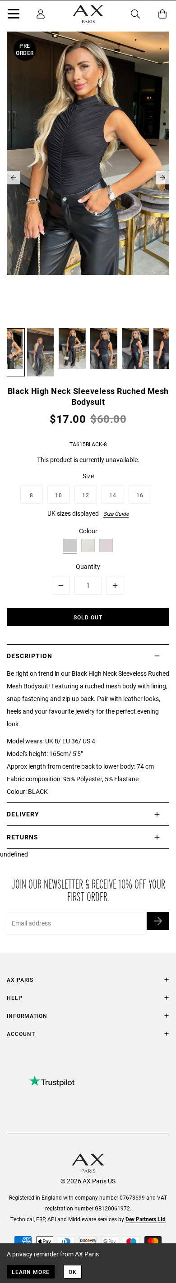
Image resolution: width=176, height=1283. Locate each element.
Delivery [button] (23, 814)
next (162, 177)
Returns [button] (22, 837)
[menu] (13, 15)
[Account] (40, 13)
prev (13, 177)
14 (112, 495)
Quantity (88, 566)
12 (85, 495)
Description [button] (29, 655)
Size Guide (116, 513)
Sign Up (158, 921)
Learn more (31, 1271)
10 (58, 495)
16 (140, 495)
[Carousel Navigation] (88, 177)
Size (88, 476)
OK (73, 1271)
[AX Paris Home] (88, 14)
